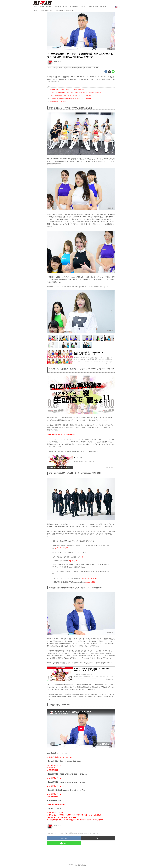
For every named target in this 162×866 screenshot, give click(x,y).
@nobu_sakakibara (88, 557)
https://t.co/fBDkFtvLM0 (89, 578)
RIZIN (55, 63)
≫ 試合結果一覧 (52, 796)
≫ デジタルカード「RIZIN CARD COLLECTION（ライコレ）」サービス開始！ (74, 815)
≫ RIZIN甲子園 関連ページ (56, 804)
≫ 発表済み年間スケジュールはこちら (60, 757)
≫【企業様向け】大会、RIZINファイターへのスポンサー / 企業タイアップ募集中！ (75, 820)
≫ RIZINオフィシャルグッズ (57, 812)
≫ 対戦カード (52, 767)
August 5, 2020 (91, 582)
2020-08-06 (57, 61)
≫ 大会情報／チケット (55, 765)
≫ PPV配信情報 (52, 770)
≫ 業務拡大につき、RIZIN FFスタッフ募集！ (62, 817)
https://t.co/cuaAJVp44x (61, 548)
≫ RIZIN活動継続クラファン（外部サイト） (62, 434)
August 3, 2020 (73, 561)
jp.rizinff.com (111, 49)
